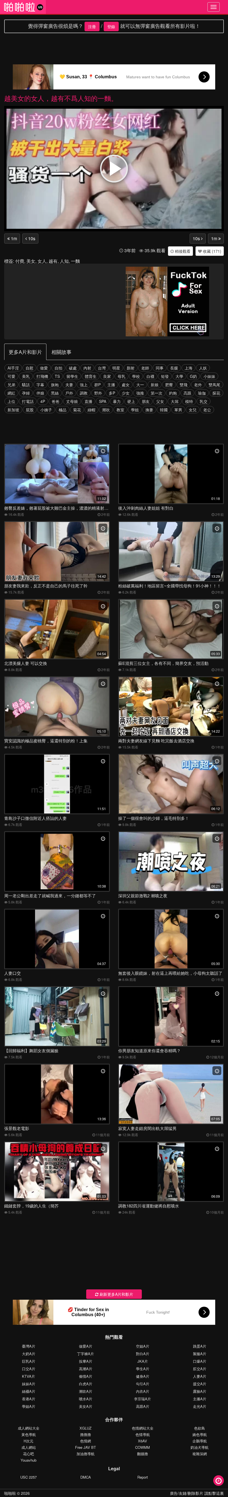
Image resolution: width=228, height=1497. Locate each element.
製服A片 (199, 1353)
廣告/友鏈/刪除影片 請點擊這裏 (197, 1493)
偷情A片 (85, 1376)
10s (31, 238)
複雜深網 (199, 1453)
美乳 (26, 376)
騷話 (26, 384)
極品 (62, 409)
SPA (102, 401)
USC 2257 (28, 1477)
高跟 (187, 393)
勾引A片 (142, 1383)
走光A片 (199, 1406)
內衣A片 (142, 1391)
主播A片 (199, 1398)
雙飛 (183, 384)
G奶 (193, 376)
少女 (126, 393)
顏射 (131, 368)
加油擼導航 (85, 1453)
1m (13, 238)
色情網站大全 (142, 1428)
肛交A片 (199, 1368)
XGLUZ (85, 1428)
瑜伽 (202, 393)
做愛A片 (85, 1346)
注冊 (92, 26)
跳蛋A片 (199, 1346)
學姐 (135, 409)
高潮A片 (85, 1368)
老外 (198, 384)
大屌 (175, 401)
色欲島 (199, 1428)
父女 (160, 401)
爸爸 (56, 401)
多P (112, 393)
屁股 (30, 409)
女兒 (193, 409)
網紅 (11, 393)
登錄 (111, 26)
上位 (11, 401)
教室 (120, 409)
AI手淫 (13, 368)
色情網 (85, 1440)
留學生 (72, 376)
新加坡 (13, 409)
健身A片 (142, 1376)
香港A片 (28, 1398)
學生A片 (142, 1368)
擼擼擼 (85, 1434)
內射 (87, 368)
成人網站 (28, 1447)
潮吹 (106, 409)
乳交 (203, 401)
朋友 (146, 401)
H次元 (28, 1440)
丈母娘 (72, 401)
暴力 (117, 401)
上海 (188, 368)
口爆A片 (199, 1361)
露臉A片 (199, 1391)
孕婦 (26, 393)
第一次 (156, 393)
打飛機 (42, 376)
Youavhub (28, 1460)
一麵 (75, 261)
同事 (159, 368)
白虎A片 (85, 1383)
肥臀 (169, 384)
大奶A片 (28, 1353)
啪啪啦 (10, 1493)
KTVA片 (28, 1376)
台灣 (102, 368)
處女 (126, 384)
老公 (207, 409)
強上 (84, 384)
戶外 (69, 393)
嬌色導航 (199, 1434)
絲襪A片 (28, 1391)
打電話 (28, 401)
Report (142, 1477)
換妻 (149, 409)
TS (57, 376)
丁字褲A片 (85, 1353)
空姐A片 (142, 1346)
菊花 (77, 409)
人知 (64, 261)
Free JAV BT (85, 1447)
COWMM (142, 1447)
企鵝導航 (199, 1440)
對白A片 (142, 1353)
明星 (116, 368)
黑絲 (55, 393)
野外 (98, 393)
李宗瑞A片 (142, 1398)
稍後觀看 (182, 251)
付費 (19, 261)
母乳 (121, 376)
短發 (165, 376)
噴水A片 (85, 1398)
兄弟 (11, 384)
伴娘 (40, 393)
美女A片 (85, 1406)
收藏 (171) (211, 251)
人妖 (203, 368)
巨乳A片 (28, 1361)
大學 (179, 376)
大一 (140, 384)
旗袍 (55, 384)
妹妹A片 (28, 1383)
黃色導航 (28, 1434)
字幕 (40, 384)
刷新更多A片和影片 (115, 1294)
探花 (216, 393)
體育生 (90, 376)
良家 (107, 376)
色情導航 (142, 1434)
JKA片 (142, 1361)
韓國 (164, 409)
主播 (111, 384)
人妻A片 (199, 1376)
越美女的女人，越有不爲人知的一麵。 (61, 98)
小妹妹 (209, 376)
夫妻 (69, 384)
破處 (73, 368)
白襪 (150, 376)
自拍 (58, 368)
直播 (88, 401)
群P (97, 384)
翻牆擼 (142, 1453)
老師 (145, 368)
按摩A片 (85, 1361)
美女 (30, 261)
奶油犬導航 (199, 1447)
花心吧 (28, 1453)
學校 (136, 376)
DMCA (85, 1477)
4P (42, 401)
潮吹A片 (85, 1391)
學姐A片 (28, 1406)
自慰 (29, 368)
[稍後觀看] (218, 1480)
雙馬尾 (214, 384)
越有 (53, 261)
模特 (189, 401)
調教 (84, 393)
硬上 (131, 401)
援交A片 (199, 1383)
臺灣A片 (28, 1346)
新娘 (154, 384)
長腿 (174, 368)
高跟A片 (142, 1406)
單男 (178, 409)
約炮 (173, 393)
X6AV (142, 1440)
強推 (140, 393)
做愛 (44, 368)
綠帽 (91, 409)
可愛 (11, 376)
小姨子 (46, 409)
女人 (42, 261)
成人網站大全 (28, 1428)
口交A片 (28, 1368)
